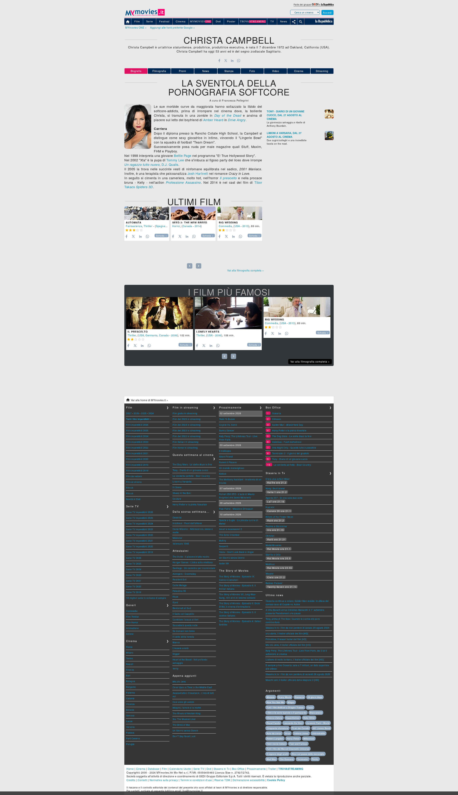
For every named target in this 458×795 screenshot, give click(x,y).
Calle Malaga (180, 585)
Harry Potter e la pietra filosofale (190, 504)
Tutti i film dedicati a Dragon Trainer (285, 707)
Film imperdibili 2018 (137, 470)
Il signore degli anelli (277, 753)
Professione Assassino (183, 182)
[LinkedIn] (232, 60)
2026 (136, 413)
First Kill (270, 507)
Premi (182, 71)
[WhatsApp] (239, 60)
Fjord (175, 602)
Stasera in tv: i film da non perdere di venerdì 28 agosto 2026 (298, 674)
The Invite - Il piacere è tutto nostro (191, 556)
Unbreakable (318, 733)
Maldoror (177, 537)
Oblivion (270, 535)
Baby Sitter (309, 717)
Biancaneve (316, 712)
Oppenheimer (293, 717)
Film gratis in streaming (185, 413)
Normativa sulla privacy (164, 780)
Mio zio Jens (179, 681)
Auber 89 (224, 563)
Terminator (302, 759)
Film (164, 769)
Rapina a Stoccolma (276, 526)
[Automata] (146, 213)
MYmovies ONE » (136, 27)
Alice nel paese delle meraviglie (308, 753)
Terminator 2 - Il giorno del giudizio (290, 453)
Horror (176, 226)
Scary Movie (284, 697)
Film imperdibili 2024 (137, 436)
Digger (176, 653)
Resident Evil (180, 579)
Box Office (238, 769)
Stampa (229, 71)
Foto (252, 71)
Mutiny (222, 540)
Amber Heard (213, 119)
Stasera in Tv (222, 769)
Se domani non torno (184, 630)
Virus (287, 733)
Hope (175, 596)
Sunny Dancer (226, 430)
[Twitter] (226, 60)
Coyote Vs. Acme (228, 424)
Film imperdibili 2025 (137, 430)
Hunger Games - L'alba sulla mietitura (193, 562)
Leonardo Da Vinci (293, 723)
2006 (174, 335)
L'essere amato (181, 648)
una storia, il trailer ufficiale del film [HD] (287, 633)
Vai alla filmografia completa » (245, 270)
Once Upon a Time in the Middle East (192, 687)
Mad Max (271, 759)
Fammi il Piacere (228, 462)
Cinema (298, 71)
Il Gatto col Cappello (183, 613)
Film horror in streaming (185, 447)
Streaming (322, 71)
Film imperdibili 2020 (137, 458)
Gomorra (299, 697)
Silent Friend (226, 456)
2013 (245, 226)
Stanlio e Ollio (273, 554)
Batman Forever (274, 583)
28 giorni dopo (315, 697)
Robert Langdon (275, 738)
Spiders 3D (144, 187)
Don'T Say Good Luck (184, 736)
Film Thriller (132, 616)
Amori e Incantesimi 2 (230, 529)
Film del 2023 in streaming (187, 430)
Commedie (132, 610)
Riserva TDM (222, 780)
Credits (130, 780)
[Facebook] (219, 60)
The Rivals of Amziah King (187, 713)
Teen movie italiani (276, 743)
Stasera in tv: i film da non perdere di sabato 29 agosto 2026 (298, 627)
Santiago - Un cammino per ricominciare (194, 567)
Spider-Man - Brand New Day (287, 424)
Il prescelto (228, 178)
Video (275, 71)
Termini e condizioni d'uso (196, 780)
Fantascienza (134, 226)
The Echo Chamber (229, 534)
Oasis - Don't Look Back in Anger (236, 551)
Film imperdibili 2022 (137, 447)
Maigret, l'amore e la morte (187, 707)
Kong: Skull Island (275, 488)
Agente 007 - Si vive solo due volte (284, 497)
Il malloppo (225, 450)
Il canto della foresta (183, 636)
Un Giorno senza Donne (185, 730)
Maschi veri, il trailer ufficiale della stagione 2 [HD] (292, 679)
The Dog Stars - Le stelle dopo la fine (192, 464)
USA (237, 226)
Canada (187, 226)
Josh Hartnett (197, 173)
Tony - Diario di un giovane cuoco (190, 470)
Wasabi (270, 573)
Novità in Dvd (133, 499)
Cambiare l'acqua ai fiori (186, 619)
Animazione (132, 628)
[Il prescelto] (159, 313)
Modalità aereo (274, 545)
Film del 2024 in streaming (187, 424)
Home (130, 769)
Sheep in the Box (182, 492)
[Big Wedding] (239, 213)
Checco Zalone (274, 717)
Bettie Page (182, 155)
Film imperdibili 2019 (137, 464)
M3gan (291, 702)
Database (153, 769)
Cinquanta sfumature (277, 728)
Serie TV (198, 769)
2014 (198, 226)
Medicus (270, 564)
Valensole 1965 (181, 543)
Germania (151, 335)
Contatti (142, 780)
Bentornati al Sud (182, 608)
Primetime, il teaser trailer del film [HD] (286, 639)
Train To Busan (227, 418)
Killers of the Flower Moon (279, 516)
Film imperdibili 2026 (137, 424)
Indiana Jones (301, 733)
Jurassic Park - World (317, 723)
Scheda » (161, 235)
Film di (129, 487)
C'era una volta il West (277, 478)
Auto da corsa (274, 733)
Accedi (327, 12)
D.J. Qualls (170, 164)
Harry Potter (293, 738)
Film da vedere (134, 476)
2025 (143, 413)
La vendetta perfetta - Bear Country (191, 475)
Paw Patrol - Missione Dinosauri (236, 508)
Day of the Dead (227, 115)
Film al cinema (134, 481)
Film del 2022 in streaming (187, 436)
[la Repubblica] (327, 4)
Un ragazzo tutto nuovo (142, 164)
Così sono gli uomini (183, 701)
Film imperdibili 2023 (137, 441)
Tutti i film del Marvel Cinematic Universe (288, 748)
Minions (271, 697)
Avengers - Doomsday (184, 573)
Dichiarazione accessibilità (249, 780)
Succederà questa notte (185, 625)
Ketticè (222, 473)
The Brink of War (181, 724)
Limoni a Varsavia (182, 481)
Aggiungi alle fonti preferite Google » (172, 27)
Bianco (176, 642)
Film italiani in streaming (186, 441)
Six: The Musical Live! (184, 718)
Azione (129, 633)
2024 (151, 413)
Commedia (225, 226)
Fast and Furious (298, 743)
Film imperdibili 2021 (137, 453)
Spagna (160, 226)
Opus (310, 707)
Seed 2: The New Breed (189, 222)
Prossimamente (256, 769)
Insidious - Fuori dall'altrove (187, 523)
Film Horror (132, 622)
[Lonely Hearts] (228, 313)
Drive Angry (237, 120)
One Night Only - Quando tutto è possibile (294, 447)
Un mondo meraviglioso (231, 467)
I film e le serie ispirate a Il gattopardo (286, 712)
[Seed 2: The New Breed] (193, 213)
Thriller (148, 226)
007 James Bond (321, 728)
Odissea (276, 418)
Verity (176, 668)
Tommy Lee (175, 160)
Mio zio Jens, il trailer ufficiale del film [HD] (288, 644)
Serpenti (223, 546)
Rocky (315, 759)
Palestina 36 (179, 590)
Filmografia (159, 71)
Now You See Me (275, 702)
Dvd (208, 769)
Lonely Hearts (207, 331)
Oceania (177, 517)
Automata (133, 222)
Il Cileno (177, 487)
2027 (128, 413)
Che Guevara (286, 759)
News (205, 71)
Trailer (272, 769)
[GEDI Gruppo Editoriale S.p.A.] (315, 4)
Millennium (308, 738)
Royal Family (273, 723)
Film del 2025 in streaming (187, 418)
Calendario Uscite (180, 769)
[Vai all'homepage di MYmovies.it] (144, 15)
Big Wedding (228, 222)
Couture (177, 498)
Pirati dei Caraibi (300, 728)
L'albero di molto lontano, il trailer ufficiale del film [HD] (295, 659)
